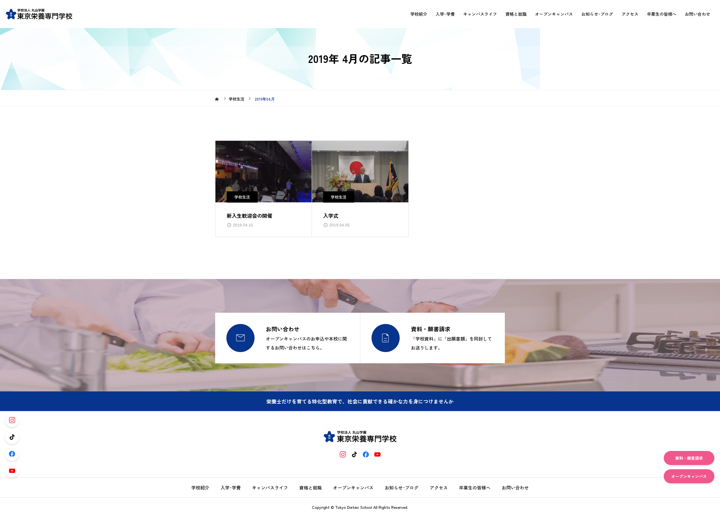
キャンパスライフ (480, 14)
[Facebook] (365, 454)
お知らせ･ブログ (597, 14)
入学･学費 (445, 14)
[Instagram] (342, 454)
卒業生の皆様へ (661, 14)
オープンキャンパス (554, 14)
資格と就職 (515, 14)
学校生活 (242, 197)
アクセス (630, 14)
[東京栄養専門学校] (39, 14)
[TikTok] (354, 454)
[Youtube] (377, 454)
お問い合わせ (697, 14)
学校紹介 (418, 14)
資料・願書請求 (689, 458)
